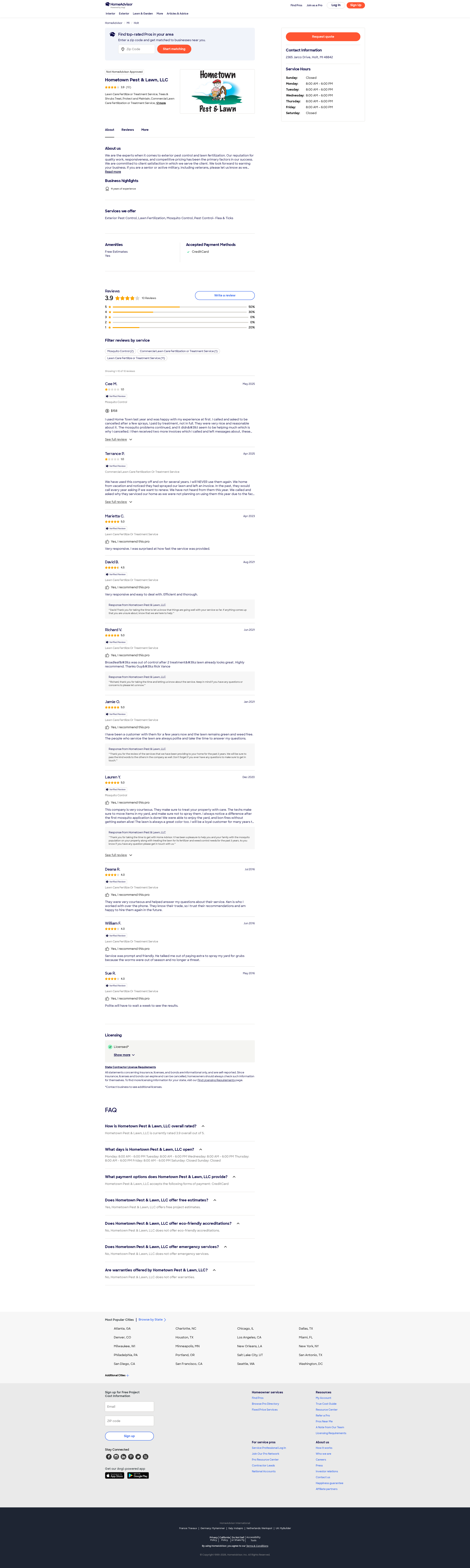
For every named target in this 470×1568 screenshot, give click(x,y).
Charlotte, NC (186, 1329)
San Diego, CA (124, 1364)
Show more (122, 1055)
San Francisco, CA (189, 1364)
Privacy (214, 1538)
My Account (323, 1398)
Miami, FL (306, 1337)
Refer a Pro (323, 1415)
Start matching (174, 49)
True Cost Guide (326, 1403)
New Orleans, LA (249, 1346)
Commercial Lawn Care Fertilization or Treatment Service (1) (179, 351)
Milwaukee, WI (124, 1346)
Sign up (129, 1436)
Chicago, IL (245, 1329)
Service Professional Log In (269, 1448)
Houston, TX (185, 1337)
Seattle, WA (246, 1364)
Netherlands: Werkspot (259, 1528)
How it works (324, 1448)
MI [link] (128, 23)
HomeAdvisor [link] (113, 23)
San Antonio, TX (310, 1355)
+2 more (161, 103)
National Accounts (264, 1471)
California (224, 1538)
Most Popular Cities (119, 1320)
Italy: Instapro (235, 1528)
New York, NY (309, 1346)
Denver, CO (122, 1337)
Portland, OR (185, 1355)
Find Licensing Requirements (216, 1080)
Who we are (323, 1453)
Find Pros (257, 1398)
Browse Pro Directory (265, 1403)
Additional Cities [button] (115, 1375)
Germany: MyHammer (212, 1528)
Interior (110, 13)
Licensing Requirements (331, 1433)
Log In (336, 5)
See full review (116, 439)
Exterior (124, 13)
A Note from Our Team (330, 1427)
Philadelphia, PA (126, 1355)
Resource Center (327, 1409)
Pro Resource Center (265, 1459)
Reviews (128, 130)
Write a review (225, 295)
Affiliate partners (326, 1489)
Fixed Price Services (265, 1409)
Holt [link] (136, 23)
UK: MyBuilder (283, 1528)
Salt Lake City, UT (250, 1355)
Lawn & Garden (143, 13)
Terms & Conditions (257, 1545)
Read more (113, 172)
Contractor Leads (263, 1465)
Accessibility (253, 1539)
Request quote (323, 37)
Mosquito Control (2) (120, 351)
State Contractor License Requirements (130, 1067)
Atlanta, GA (122, 1329)
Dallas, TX (306, 1329)
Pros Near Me (324, 1421)
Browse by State (151, 1320)
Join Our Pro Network (265, 1453)
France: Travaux (188, 1528)
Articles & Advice (177, 13)
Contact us (323, 1477)
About (109, 130)
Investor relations (327, 1471)
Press (319, 1465)
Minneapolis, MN (188, 1346)
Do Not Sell (238, 1538)
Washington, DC (311, 1364)
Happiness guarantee (329, 1483)
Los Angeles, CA (249, 1337)
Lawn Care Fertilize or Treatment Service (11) (136, 358)
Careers (321, 1459)
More (160, 13)
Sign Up (355, 5)
